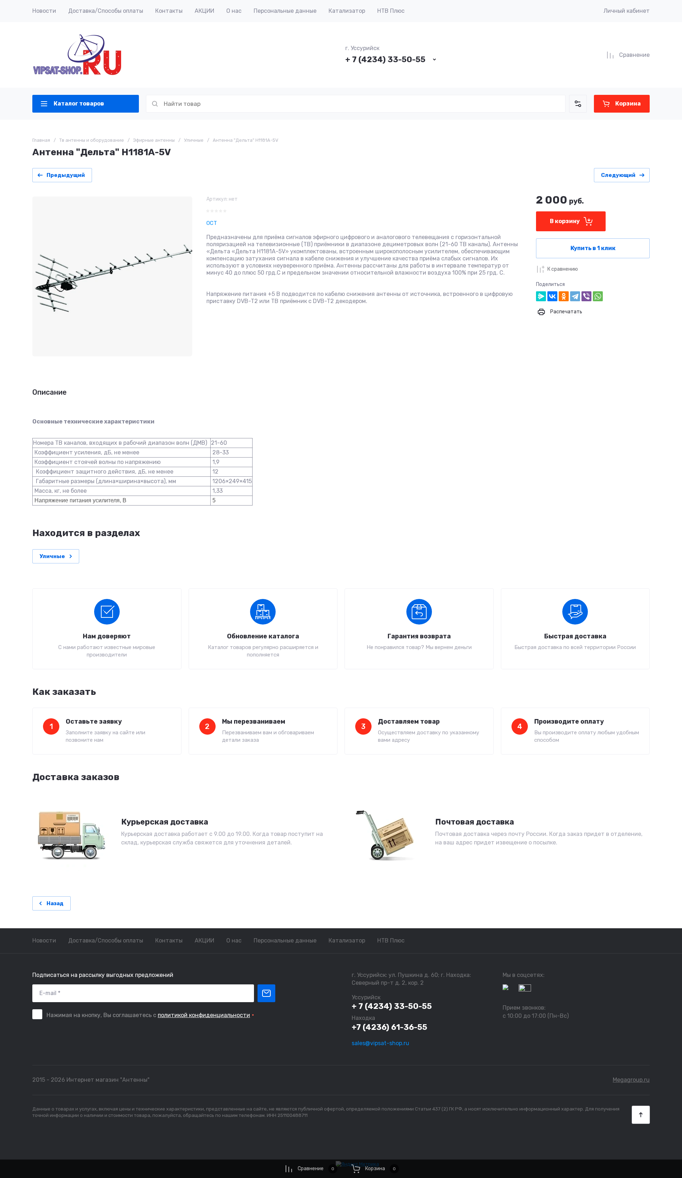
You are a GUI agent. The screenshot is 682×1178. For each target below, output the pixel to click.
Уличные (194, 140)
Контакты (169, 10)
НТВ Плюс (391, 10)
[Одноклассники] (564, 296)
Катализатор (347, 10)
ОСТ (211, 223)
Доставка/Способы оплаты (105, 10)
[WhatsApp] (598, 296)
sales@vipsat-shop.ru (380, 1043)
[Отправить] (266, 993)
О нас (234, 10)
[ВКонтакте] (552, 296)
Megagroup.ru (631, 1079)
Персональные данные (285, 10)
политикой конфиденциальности (204, 1015)
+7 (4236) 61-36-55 (389, 1027)
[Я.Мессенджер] (541, 296)
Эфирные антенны (154, 140)
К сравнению (562, 269)
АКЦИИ (204, 10)
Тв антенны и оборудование (91, 140)
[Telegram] (575, 296)
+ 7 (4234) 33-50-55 (385, 59)
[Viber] (586, 296)
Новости (44, 10)
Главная (41, 140)
